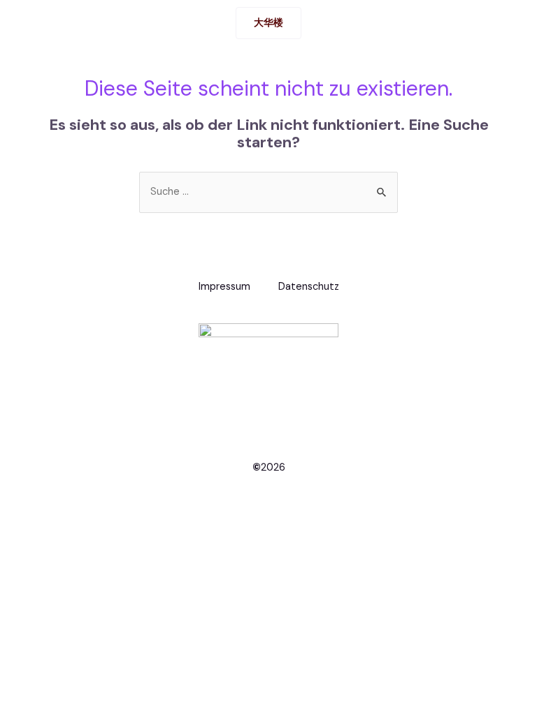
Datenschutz (308, 286)
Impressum (224, 286)
